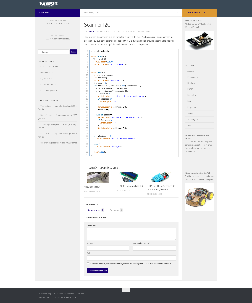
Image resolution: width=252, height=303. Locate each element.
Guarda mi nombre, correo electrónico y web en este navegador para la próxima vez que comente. (131, 263)
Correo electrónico (141, 243)
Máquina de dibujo (92, 186)
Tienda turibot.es (195, 12)
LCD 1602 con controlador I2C (129, 186)
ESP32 (190, 89)
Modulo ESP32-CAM (193, 20)
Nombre (91, 243)
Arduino (88, 12)
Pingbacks (116, 210)
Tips (97, 12)
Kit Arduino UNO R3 (48, 84)
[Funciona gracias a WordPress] (50, 297)
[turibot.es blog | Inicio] (49, 4)
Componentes (193, 77)
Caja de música (46, 78)
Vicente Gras (93, 31)
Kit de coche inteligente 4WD (197, 173)
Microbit (190, 101)
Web (88, 253)
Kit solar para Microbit (49, 66)
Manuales (191, 95)
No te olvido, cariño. (48, 72)
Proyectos (191, 107)
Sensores (191, 113)
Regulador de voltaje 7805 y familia (62, 142)
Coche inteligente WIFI (49, 90)
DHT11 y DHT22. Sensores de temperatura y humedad (161, 187)
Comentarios (95, 210)
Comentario (92, 225)
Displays (191, 83)
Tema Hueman (70, 297)
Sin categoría (192, 119)
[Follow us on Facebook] (74, 12)
